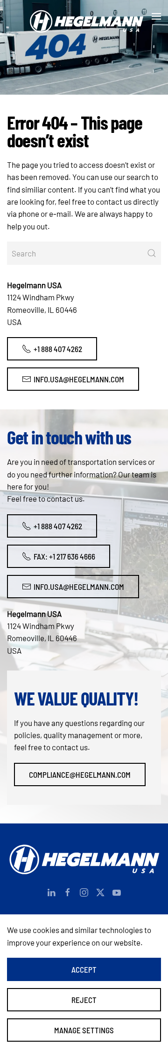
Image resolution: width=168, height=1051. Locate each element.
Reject (84, 999)
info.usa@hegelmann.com (79, 379)
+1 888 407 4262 (58, 348)
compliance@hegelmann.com (80, 774)
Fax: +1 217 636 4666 (64, 556)
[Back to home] (84, 16)
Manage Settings (84, 1030)
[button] (156, 16)
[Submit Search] (151, 253)
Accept (84, 969)
